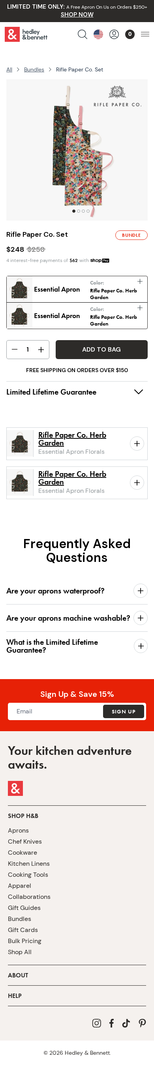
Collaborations (29, 897)
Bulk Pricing (24, 941)
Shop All (20, 952)
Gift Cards (23, 930)
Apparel (19, 886)
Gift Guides (24, 908)
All (9, 69)
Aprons (18, 830)
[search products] (82, 34)
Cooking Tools (28, 874)
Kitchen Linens (29, 863)
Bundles (34, 69)
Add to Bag (101, 349)
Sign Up (123, 711)
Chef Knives (25, 841)
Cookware (22, 852)
